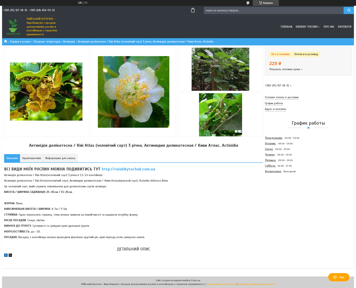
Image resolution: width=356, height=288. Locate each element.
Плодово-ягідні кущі (46, 41)
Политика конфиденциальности (256, 284)
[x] (10, 256)
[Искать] (349, 10)
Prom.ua (195, 280)
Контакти (344, 26)
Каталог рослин (307, 26)
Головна (286, 26)
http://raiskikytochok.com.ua (128, 169)
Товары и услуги (20, 41)
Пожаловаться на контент (221, 284)
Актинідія (69, 41)
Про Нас (329, 26)
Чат (341, 277)
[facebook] (6, 256)
